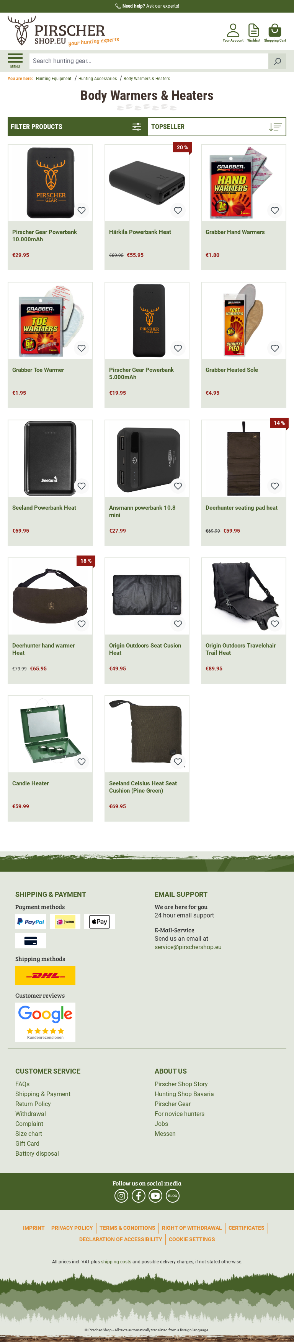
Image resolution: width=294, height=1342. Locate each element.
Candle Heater (30, 783)
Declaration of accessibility (120, 1239)
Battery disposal (37, 1153)
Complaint (29, 1123)
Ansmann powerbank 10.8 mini (142, 511)
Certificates (247, 1228)
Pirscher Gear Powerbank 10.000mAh (44, 236)
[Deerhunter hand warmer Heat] (50, 596)
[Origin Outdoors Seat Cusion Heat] (147, 596)
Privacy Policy (72, 1228)
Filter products (36, 127)
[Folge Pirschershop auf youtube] (155, 1196)
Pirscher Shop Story (181, 1084)
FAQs (22, 1084)
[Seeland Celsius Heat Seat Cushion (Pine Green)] (147, 734)
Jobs (161, 1123)
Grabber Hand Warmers (235, 232)
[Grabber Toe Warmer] (50, 321)
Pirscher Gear (173, 1104)
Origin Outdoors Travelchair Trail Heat (241, 649)
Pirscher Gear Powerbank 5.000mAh (141, 374)
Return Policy (33, 1104)
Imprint (34, 1228)
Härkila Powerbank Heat (140, 232)
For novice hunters (179, 1114)
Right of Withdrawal (192, 1228)
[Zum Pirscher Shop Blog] (173, 1196)
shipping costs (116, 1261)
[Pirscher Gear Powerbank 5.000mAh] (147, 321)
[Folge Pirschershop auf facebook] (138, 1196)
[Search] (277, 61)
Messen (165, 1133)
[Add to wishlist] (81, 210)
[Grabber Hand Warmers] (244, 183)
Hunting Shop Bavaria (184, 1094)
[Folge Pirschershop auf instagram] (121, 1196)
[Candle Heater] (50, 734)
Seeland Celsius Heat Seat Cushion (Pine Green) (143, 787)
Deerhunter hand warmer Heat (43, 649)
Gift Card (27, 1143)
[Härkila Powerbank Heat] (147, 183)
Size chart (28, 1133)
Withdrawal (30, 1114)
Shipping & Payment (42, 1094)
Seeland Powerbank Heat (44, 507)
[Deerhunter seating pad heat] (244, 458)
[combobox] (149, 61)
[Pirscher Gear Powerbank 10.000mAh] (50, 183)
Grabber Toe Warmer (38, 370)
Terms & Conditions (127, 1228)
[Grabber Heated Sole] (244, 321)
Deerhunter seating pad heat (242, 507)
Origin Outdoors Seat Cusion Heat (145, 649)
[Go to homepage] (76, 31)
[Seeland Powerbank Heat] (50, 458)
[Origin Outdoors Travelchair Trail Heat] (244, 596)
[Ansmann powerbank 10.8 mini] (147, 458)
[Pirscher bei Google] (45, 1021)
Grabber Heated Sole (232, 370)
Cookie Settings (192, 1239)
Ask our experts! (150, 6)
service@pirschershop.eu (188, 947)
